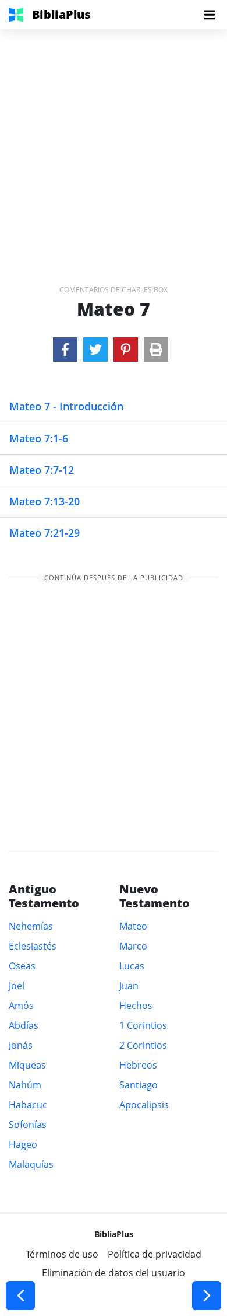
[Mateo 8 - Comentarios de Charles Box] (206, 1295)
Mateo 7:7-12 (41, 470)
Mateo (133, 926)
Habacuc (28, 1104)
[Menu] (209, 14)
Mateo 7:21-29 (44, 533)
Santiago (138, 1084)
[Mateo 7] (65, 349)
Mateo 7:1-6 (38, 438)
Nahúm (25, 1084)
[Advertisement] (113, 143)
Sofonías (28, 1124)
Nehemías (31, 926)
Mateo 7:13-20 (44, 501)
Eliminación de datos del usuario (113, 1272)
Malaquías (31, 1164)
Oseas (22, 965)
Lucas (131, 965)
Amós (21, 1005)
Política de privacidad (154, 1254)
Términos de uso (62, 1254)
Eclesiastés (32, 946)
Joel (16, 985)
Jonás (21, 1045)
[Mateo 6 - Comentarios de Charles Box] (20, 1295)
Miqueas (27, 1065)
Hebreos (138, 1065)
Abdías (23, 1025)
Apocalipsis (144, 1104)
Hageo (23, 1144)
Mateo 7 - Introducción (66, 406)
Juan (129, 985)
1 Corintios (143, 1025)
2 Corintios (143, 1045)
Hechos (135, 1005)
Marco (133, 946)
